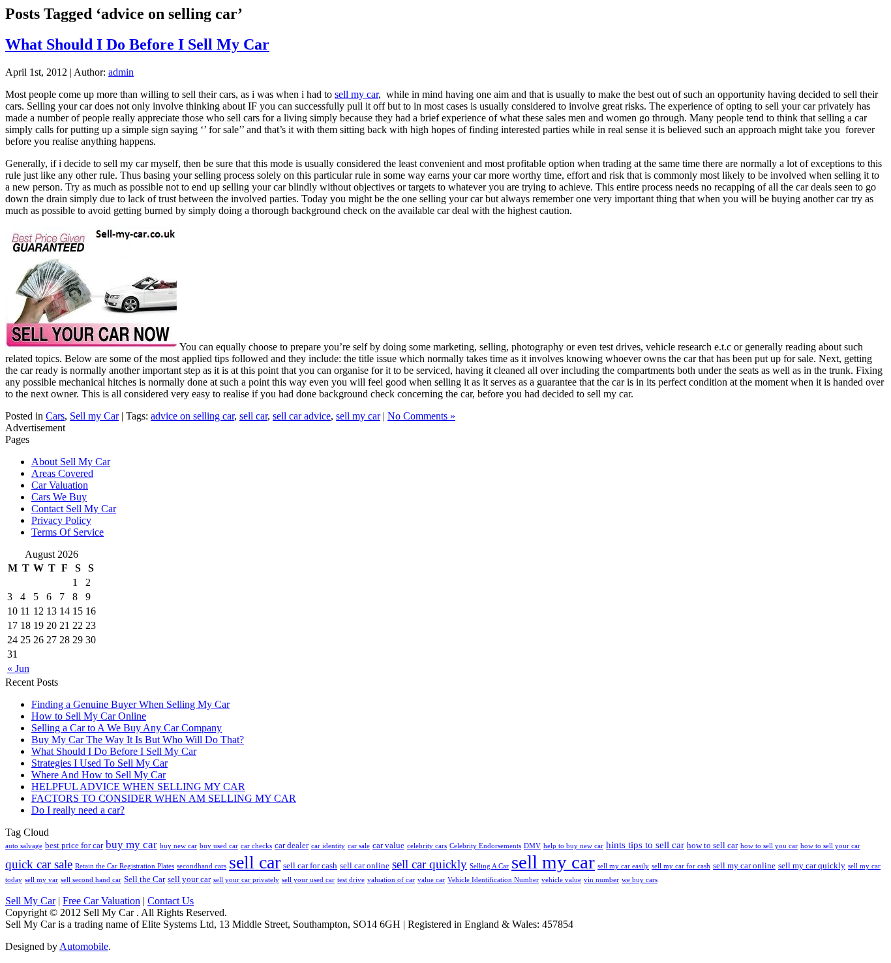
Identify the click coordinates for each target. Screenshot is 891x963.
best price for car (74, 845)
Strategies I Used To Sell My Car (99, 763)
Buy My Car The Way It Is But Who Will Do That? (137, 739)
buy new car (178, 845)
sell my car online (744, 865)
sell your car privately (246, 879)
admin (121, 72)
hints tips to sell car (645, 844)
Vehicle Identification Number (493, 879)
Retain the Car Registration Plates (124, 866)
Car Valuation (59, 485)
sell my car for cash (681, 866)
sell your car (189, 879)
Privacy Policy (61, 520)
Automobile (83, 946)
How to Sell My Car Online (88, 716)
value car (431, 879)
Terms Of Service (67, 532)
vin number (601, 879)
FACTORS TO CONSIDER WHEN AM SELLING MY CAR (163, 798)
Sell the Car (144, 879)
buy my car (131, 844)
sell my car (356, 94)
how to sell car (712, 845)
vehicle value (561, 879)
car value (388, 845)
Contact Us (170, 900)
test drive (351, 879)
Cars (55, 415)
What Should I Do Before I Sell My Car (137, 44)
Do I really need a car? (78, 810)
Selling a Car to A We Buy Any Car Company (126, 727)
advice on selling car (192, 415)
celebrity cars (427, 845)
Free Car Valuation (101, 900)
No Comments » (421, 415)
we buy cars (639, 879)
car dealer (292, 845)
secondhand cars (201, 866)
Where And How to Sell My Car (98, 774)
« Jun (18, 668)
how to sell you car (769, 845)
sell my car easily (623, 866)
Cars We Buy (59, 496)
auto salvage (23, 845)
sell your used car (308, 879)
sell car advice (302, 415)
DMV (532, 845)
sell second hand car (91, 879)
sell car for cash (310, 865)
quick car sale (38, 864)
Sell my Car (94, 415)
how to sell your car (830, 845)
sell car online (364, 865)
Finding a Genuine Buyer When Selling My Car (130, 704)
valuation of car (391, 879)
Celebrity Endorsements (485, 845)
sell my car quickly (811, 865)
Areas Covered (62, 473)
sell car (253, 415)
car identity (328, 845)
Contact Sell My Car (73, 508)
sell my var (41, 879)
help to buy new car (573, 845)
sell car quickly (429, 864)
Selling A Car (489, 866)
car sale (359, 845)
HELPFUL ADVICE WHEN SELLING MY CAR (138, 786)
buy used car (219, 845)
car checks (256, 845)
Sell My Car (30, 900)
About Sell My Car (70, 461)
